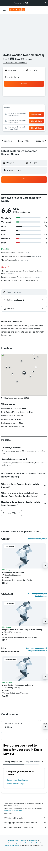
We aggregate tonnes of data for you (20, 822)
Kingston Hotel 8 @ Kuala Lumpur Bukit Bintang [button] (22, 629)
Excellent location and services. (18, 253)
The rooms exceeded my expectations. (21, 256)
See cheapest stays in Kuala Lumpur (37, 594)
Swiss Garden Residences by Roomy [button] (17, 685)
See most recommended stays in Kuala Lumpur (36, 649)
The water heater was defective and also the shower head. (21, 272)
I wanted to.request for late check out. (20, 277)
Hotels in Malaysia (12, 843)
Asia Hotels (33, 840)
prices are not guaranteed (13, 810)
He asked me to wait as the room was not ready (23, 281)
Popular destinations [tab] (35, 761)
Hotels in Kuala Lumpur (16, 783)
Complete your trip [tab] (13, 761)
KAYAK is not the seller (14, 818)
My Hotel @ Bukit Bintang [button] (13, 572)
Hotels (23, 840)
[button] (45, 3)
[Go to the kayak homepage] (17, 9)
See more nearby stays (37, 538)
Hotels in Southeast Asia (30, 843)
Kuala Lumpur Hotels (12, 845)
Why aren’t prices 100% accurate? (19, 827)
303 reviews (26, 59)
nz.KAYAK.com (13, 840)
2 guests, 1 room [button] (12, 77)
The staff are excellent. (14, 260)
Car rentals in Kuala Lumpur (18, 780)
